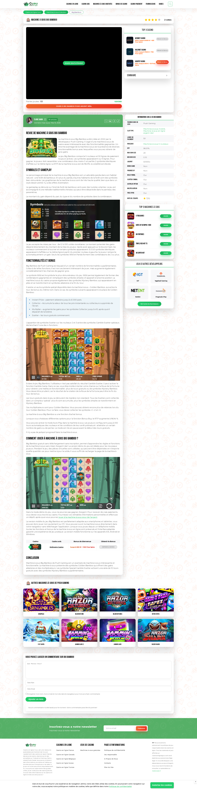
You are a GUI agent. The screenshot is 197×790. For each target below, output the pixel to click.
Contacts (107, 763)
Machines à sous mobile (154, 129)
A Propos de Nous (111, 759)
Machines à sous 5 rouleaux (155, 144)
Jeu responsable (110, 754)
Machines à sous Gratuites (102, 4)
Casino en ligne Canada (65, 754)
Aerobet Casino (140, 38)
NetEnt (137, 297)
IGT (138, 281)
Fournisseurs (151, 4)
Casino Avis (86, 4)
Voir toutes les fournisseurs (149, 304)
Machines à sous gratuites (90, 750)
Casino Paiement (136, 4)
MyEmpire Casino (57, 547)
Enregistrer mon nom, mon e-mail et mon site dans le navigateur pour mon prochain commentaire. (63, 694)
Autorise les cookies (162, 785)
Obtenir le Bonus (162, 39)
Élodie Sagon (38, 120)
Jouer (165, 216)
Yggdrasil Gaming (161, 281)
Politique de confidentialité (120, 786)
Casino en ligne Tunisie (65, 767)
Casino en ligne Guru (33, 12)
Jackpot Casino (140, 62)
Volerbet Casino (140, 50)
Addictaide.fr (156, 771)
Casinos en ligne (72, 4)
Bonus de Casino (121, 4)
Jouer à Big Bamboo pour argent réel (74, 106)
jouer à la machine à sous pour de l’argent (78, 517)
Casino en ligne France (65, 750)
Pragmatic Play (161, 297)
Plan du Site (108, 767)
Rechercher (170, 4)
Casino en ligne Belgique (66, 759)
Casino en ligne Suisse (65, 763)
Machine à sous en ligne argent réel (154, 132)
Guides (161, 4)
